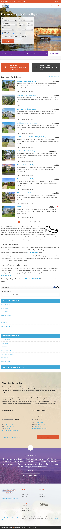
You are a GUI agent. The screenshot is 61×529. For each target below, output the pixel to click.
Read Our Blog (25, 494)
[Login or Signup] (55, 5)
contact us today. (6, 275)
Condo (9, 34)
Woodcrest (4, 322)
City (20, 18)
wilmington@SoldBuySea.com (18, 1)
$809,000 (55, 179)
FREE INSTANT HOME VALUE (32, 279)
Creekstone (4, 311)
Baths (28, 23)
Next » (40, 222)
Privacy (34, 527)
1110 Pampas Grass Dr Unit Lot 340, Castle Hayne (27, 137)
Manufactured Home (25, 34)
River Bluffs (4, 319)
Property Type (5, 32)
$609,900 (55, 165)
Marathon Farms (6, 315)
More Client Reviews (31, 475)
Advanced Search (20, 41)
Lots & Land (4, 330)
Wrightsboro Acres (6, 326)
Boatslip (17, 36)
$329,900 (54, 151)
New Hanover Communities (10, 336)
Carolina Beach (5, 339)
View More (55, 54)
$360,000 (55, 123)
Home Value (42, 496)
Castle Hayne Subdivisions (10, 300)
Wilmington (4, 358)
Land (11, 36)
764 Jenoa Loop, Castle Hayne (26, 179)
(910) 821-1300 (40, 422)
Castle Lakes (5, 308)
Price (3, 28)
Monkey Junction (6, 350)
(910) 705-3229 (10, 426)
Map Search (42, 494)
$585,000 (55, 81)
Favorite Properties (26, 510)
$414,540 (55, 137)
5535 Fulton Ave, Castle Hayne (26, 95)
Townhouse (16, 34)
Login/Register (25, 506)
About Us (24, 492)
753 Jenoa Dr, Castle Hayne (25, 193)
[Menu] (59, 5)
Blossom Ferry (5, 304)
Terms (30, 527)
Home (4, 34)
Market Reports (43, 499)
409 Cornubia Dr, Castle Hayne (26, 165)
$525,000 (54, 207)
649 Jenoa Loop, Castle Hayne (26, 81)
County (4, 18)
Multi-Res (5, 36)
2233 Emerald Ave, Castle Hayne (27, 123)
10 (36, 222)
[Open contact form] (47, 5)
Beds (20, 23)
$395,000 (55, 109)
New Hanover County (16, 58)
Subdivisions (5, 23)
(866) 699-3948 (8, 428)
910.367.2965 (5, 1)
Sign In (58, 1)
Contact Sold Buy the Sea (49, 437)
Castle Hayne (5, 343)
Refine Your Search (55, 76)
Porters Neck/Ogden (7, 354)
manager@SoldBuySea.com (40, 428)
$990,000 (55, 95)
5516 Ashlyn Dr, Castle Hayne (26, 207)
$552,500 (55, 193)
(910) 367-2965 (9, 424)
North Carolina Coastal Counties (13, 367)
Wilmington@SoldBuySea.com (10, 430)
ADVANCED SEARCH (32, 252)
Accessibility (24, 527)
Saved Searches (25, 508)
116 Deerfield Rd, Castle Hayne (26, 151)
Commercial (23, 36)
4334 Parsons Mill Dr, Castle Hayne (27, 109)
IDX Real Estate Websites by (7, 527)
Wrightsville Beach (6, 361)
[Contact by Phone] (51, 5)
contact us (53, 256)
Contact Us (24, 496)
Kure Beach (4, 347)
